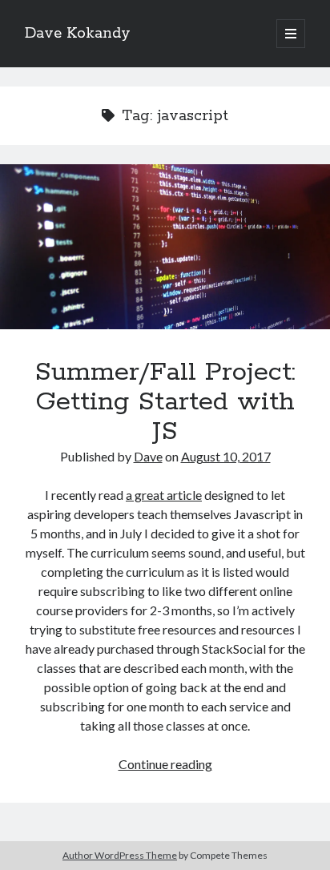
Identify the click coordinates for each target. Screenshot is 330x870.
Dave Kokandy (78, 33)
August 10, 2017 (226, 456)
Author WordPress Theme (119, 855)
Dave (148, 456)
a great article (164, 494)
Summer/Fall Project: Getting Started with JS (165, 246)
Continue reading (165, 763)
